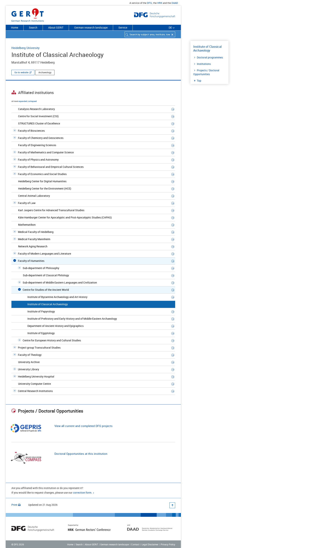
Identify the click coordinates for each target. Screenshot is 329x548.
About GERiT (55, 27)
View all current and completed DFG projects (83, 426)
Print (14, 505)
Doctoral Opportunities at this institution (80, 454)
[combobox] (150, 34)
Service (122, 27)
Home (14, 27)
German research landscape (91, 27)
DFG (149, 3)
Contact (135, 544)
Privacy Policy (168, 544)
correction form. (82, 492)
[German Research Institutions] (27, 14)
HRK (159, 3)
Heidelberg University (25, 48)
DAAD (175, 3)
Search (33, 27)
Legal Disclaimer (150, 544)
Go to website (21, 72)
